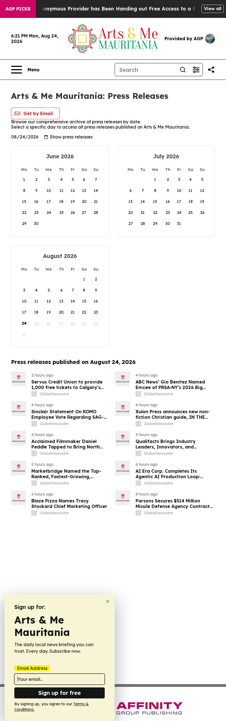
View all (212, 8)
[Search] (182, 69)
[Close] (107, 601)
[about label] (34, 394)
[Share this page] (211, 69)
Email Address (32, 668)
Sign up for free (59, 692)
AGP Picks (18, 9)
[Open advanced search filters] (196, 69)
